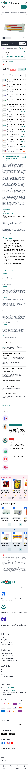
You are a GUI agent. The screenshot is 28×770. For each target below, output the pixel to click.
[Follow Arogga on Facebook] (5, 743)
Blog (2, 669)
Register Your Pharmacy (7, 676)
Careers (3, 637)
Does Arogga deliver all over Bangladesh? (11, 380)
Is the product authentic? (7, 371)
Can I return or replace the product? (10, 401)
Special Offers (4, 679)
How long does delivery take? (9, 393)
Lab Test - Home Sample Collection (10, 656)
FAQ (2, 672)
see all (25, 477)
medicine (4, 347)
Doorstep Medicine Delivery (8, 658)
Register (22, 43)
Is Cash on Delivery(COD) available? (10, 386)
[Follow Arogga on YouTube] (12, 743)
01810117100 (12, 690)
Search (24, 7)
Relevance (20, 75)
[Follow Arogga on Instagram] (8, 743)
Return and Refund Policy (7, 644)
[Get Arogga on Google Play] (4, 734)
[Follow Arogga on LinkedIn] (2, 743)
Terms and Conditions (6, 642)
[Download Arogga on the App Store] (12, 734)
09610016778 (11, 688)
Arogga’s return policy (7, 405)
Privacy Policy (4, 640)
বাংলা (24, 157)
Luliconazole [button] (11, 61)
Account (3, 674)
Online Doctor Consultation (7, 653)
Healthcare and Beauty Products (9, 660)
